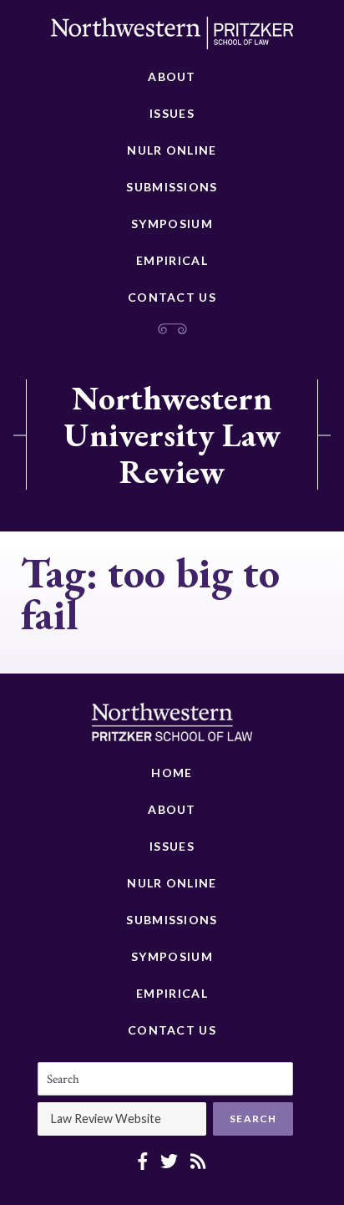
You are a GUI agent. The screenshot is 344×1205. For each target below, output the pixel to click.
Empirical (172, 260)
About (172, 76)
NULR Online (171, 150)
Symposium (172, 223)
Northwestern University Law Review (172, 434)
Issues (172, 113)
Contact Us (172, 297)
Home (171, 772)
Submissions (171, 187)
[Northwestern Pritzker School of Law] (172, 37)
